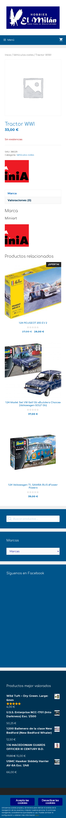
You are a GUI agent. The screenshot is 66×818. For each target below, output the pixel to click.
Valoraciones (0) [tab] (19, 200)
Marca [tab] (12, 193)
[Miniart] (17, 171)
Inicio (8, 54)
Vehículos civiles (23, 54)
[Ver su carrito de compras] (61, 40)
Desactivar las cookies (50, 801)
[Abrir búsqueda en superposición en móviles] (33, 519)
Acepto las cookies (22, 801)
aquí (37, 815)
